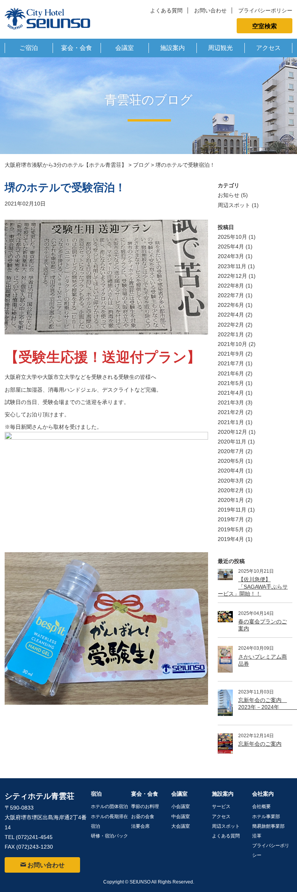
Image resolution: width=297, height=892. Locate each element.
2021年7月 (231, 363)
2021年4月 (231, 393)
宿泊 (96, 794)
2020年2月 (231, 490)
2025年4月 (231, 246)
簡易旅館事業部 (268, 826)
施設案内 (172, 48)
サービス (221, 806)
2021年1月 (231, 422)
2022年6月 (231, 305)
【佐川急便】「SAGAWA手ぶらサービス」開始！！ (252, 586)
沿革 (256, 836)
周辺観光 (220, 48)
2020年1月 (231, 500)
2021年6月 (231, 373)
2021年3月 (231, 402)
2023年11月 (232, 266)
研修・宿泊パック (109, 836)
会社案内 (263, 794)
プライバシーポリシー (265, 10)
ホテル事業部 (266, 816)
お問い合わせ (210, 10)
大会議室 (180, 826)
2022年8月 (231, 285)
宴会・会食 (76, 48)
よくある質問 (166, 10)
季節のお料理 (145, 806)
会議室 (124, 48)
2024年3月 (231, 256)
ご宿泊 (28, 48)
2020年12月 (232, 432)
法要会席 (140, 826)
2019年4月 (231, 539)
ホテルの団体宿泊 (109, 806)
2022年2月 (231, 325)
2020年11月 (232, 441)
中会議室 (180, 816)
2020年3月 (231, 481)
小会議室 (180, 806)
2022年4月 (231, 315)
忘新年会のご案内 (260, 744)
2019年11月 (232, 510)
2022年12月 (232, 276)
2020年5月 (231, 461)
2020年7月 (231, 451)
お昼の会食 (142, 816)
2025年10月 (232, 237)
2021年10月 (232, 344)
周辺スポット (234, 205)
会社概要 (261, 806)
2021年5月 (231, 383)
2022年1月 (231, 334)
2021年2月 (231, 412)
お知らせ (228, 195)
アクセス (268, 48)
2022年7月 (231, 295)
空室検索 (264, 25)
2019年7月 (231, 519)
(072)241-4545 (34, 837)
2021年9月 (231, 354)
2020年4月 (231, 470)
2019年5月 (231, 529)
